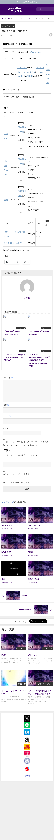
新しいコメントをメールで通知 (16, 474)
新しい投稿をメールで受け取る (16, 482)
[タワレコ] (27, 747)
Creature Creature (48, 73)
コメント (8, 378)
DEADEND (22, 67)
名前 (6, 405)
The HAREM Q (28, 72)
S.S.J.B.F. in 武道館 (13, 243)
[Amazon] (27, 740)
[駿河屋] (27, 776)
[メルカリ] (27, 769)
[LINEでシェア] (27, 725)
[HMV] (27, 754)
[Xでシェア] (27, 718)
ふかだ (27, 298)
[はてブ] (27, 732)
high (6, 200)
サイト (6, 428)
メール (7, 416)
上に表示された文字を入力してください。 (21, 455)
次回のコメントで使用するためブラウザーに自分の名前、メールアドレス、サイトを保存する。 (25, 443)
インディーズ (8, 26)
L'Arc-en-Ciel (35, 52)
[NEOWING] (27, 761)
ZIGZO (29, 76)
